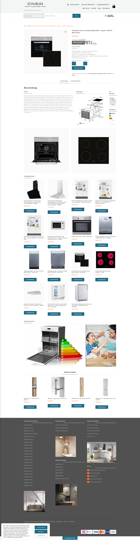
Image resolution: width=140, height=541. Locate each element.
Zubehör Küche (90, 436)
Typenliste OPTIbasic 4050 (61, 428)
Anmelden (110, 15)
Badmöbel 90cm (59, 473)
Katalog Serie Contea (29, 430)
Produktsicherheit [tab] (75, 81)
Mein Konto (86, 8)
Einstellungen (41, 535)
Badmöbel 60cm (59, 467)
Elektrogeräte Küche (102, 73)
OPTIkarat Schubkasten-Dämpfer (97, 470)
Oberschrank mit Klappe (95, 482)
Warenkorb (106, 8)
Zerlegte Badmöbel (103, 4)
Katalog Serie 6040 (28, 462)
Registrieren (110, 16)
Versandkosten (82, 39)
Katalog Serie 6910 (28, 471)
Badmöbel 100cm (59, 475)
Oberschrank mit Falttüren (95, 479)
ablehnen (6, 536)
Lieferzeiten (71, 521)
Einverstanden (41, 527)
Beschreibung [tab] (64, 81)
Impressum (26, 521)
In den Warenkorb (78, 68)
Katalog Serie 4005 (28, 448)
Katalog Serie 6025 (28, 459)
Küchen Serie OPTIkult (92, 425)
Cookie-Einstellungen (12, 537)
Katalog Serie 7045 (28, 482)
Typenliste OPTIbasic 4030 (61, 425)
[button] (65, 31)
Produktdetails (30, 210)
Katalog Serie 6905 (28, 468)
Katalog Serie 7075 (28, 485)
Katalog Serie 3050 (28, 445)
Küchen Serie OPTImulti (92, 433)
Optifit (73, 75)
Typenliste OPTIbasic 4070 (61, 430)
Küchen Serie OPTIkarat (92, 428)
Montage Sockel (93, 476)
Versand (66, 521)
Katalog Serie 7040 (28, 479)
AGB (32, 521)
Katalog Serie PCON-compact (30, 433)
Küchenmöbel (74, 4)
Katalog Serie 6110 (28, 465)
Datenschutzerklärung (39, 521)
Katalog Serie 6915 (28, 474)
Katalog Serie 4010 (28, 451)
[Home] (68, 4)
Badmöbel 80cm (59, 470)
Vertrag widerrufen (70, 538)
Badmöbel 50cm (59, 464)
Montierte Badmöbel (87, 4)
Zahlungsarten (59, 521)
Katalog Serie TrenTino (29, 436)
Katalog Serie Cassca (28, 428)
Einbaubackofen (92, 73)
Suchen (76, 15)
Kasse (99, 8)
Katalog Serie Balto (28, 425)
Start (25, 26)
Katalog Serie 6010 (28, 456)
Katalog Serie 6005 (28, 453)
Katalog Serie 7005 (28, 477)
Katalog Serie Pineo (28, 439)
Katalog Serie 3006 (28, 442)
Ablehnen (41, 531)
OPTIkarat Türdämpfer (94, 473)
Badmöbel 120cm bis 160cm (62, 478)
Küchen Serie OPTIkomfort (93, 430)
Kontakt (93, 8)
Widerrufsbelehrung (50, 521)
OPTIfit (29, 26)
